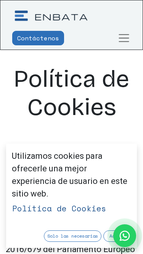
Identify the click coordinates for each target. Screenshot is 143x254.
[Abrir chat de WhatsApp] (124, 235)
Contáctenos (38, 38)
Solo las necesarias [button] (72, 236)
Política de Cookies (59, 208)
